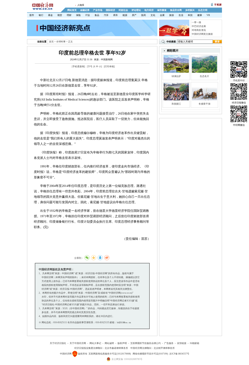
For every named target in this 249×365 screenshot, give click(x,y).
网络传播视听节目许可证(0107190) (150, 353)
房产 (134, 15)
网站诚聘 (109, 343)
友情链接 (181, 343)
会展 (162, 15)
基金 (50, 15)
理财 (69, 15)
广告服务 (169, 343)
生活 (181, 15)
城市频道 (162, 10)
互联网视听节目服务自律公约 (145, 343)
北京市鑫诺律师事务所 (116, 348)
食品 (97, 15)
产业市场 (97, 10)
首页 (51, 41)
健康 (199, 15)
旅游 (171, 15)
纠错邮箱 (194, 343)
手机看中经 (239, 80)
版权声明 (122, 343)
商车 (115, 15)
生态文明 (202, 10)
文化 (153, 15)
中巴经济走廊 (199, 26)
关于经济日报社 (58, 343)
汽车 (106, 15)
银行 (41, 15)
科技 (190, 15)
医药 (143, 15)
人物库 (80, 5)
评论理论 (136, 10)
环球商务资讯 (199, 30)
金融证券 (84, 10)
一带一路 (196, 22)
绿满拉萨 (176, 76)
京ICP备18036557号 (179, 353)
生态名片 (204, 76)
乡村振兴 (190, 10)
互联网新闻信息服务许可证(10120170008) (110, 353)
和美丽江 (176, 103)
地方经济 (149, 10)
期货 (59, 15)
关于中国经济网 (78, 343)
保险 (78, 15)
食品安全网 (176, 10)
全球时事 (61, 41)
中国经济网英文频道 (202, 34)
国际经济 (110, 10)
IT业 (87, 15)
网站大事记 (95, 343)
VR (208, 15)
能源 (125, 15)
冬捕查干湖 (204, 103)
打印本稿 (109, 66)
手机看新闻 (78, 66)
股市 (31, 15)
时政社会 (123, 10)
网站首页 (72, 10)
